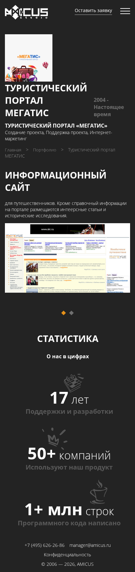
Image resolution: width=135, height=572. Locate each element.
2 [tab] (75, 317)
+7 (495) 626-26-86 (45, 545)
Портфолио (44, 150)
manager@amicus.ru (90, 545)
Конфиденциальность (67, 554)
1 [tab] (67, 317)
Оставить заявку (93, 10)
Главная (13, 150)
